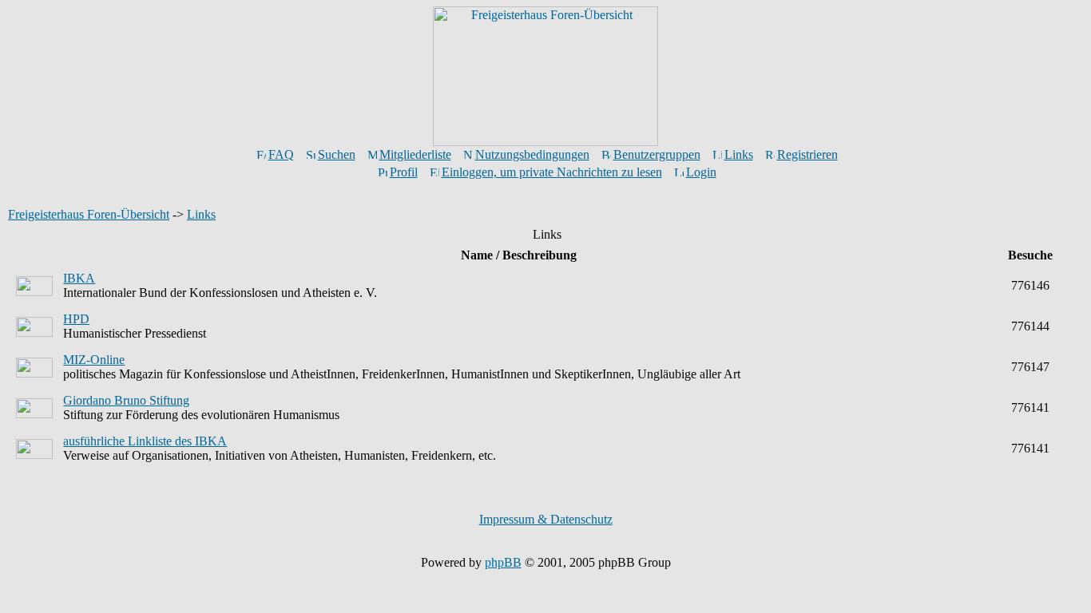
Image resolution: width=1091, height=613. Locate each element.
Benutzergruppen (656, 154)
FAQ (281, 154)
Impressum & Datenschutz (546, 519)
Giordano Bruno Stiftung (126, 400)
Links (738, 154)
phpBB (503, 562)
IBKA (79, 278)
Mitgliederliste (415, 154)
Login (701, 172)
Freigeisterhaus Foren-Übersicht (88, 214)
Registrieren (807, 154)
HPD (76, 319)
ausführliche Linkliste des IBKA (145, 441)
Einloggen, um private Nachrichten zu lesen (552, 172)
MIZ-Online (94, 359)
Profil (404, 172)
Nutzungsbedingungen (532, 154)
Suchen (336, 154)
